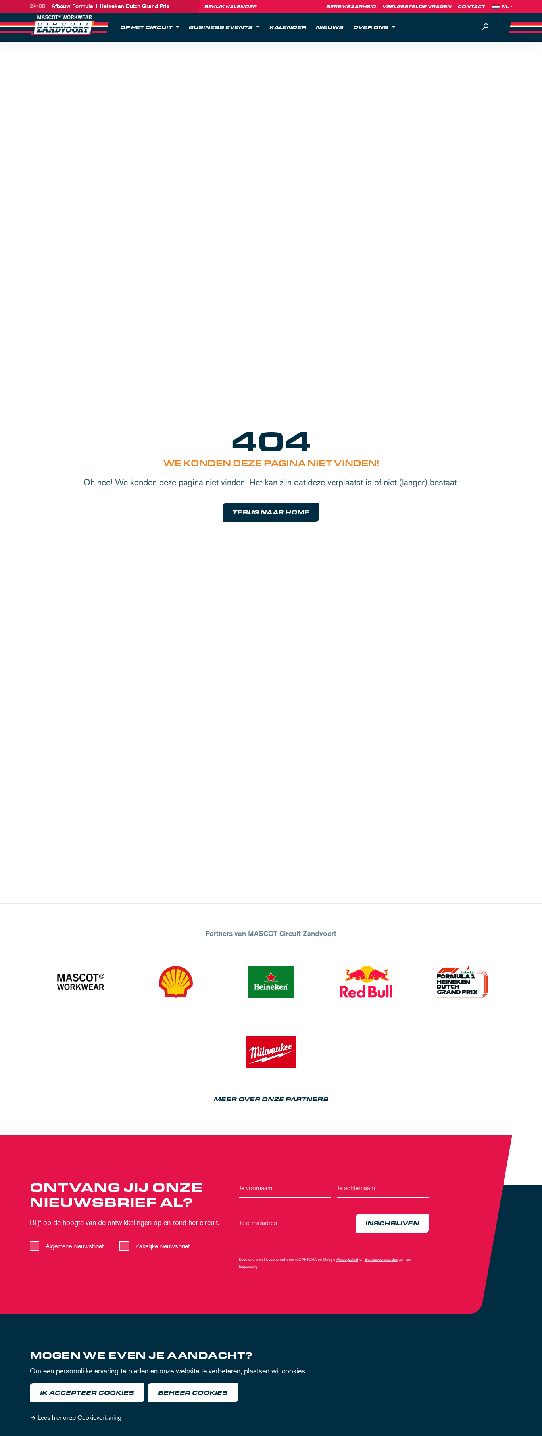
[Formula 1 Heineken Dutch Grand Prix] (461, 982)
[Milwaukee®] (271, 1051)
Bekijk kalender (230, 6)
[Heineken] (271, 982)
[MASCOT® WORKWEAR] (80, 982)
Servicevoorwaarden (381, 1259)
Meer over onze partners (271, 1099)
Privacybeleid (347, 1259)
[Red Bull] (366, 982)
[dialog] (271, 1388)
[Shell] (176, 982)
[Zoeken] (485, 27)
